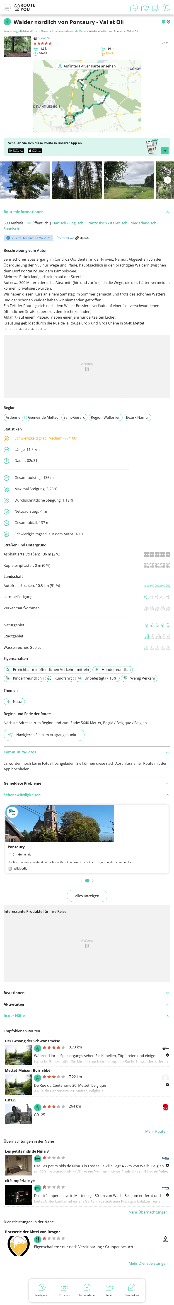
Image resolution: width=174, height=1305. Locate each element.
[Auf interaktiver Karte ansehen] (87, 129)
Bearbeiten (132, 1295)
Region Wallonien (106, 417)
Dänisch (59, 223)
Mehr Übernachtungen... (149, 1212)
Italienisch (118, 223)
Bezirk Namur (137, 417)
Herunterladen (87, 1295)
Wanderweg (11, 31)
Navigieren (42, 1295)
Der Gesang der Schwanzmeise (32, 1040)
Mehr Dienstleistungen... (149, 1263)
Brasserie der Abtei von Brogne (32, 1231)
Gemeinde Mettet (76, 31)
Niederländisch (143, 223)
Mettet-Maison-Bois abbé (27, 1070)
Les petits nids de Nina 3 (27, 1151)
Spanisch (11, 228)
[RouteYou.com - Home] (24, 7)
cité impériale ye (20, 1180)
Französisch (97, 223)
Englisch (76, 223)
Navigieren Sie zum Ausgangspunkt (46, 734)
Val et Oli (44, 38)
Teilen (109, 1295)
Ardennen (58, 31)
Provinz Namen (40, 31)
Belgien (24, 31)
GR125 (10, 1100)
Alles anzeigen (87, 895)
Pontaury (16, 846)
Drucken (64, 1295)
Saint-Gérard (74, 417)
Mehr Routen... (157, 1131)
